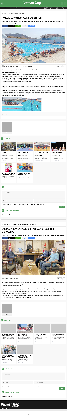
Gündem (8, 224)
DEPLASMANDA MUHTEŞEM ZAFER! (18, 7)
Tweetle (12, 25)
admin (5, 66)
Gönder (19, 25)
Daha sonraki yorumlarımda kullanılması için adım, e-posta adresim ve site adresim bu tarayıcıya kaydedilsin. (23, 204)
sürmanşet (5, 114)
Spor (8, 13)
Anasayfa (4, 13)
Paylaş (6, 25)
